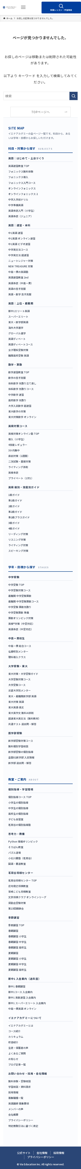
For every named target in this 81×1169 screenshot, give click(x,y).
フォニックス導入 (18, 177)
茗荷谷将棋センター (20, 873)
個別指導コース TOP (20, 797)
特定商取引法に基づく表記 (23, 1126)
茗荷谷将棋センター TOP (22, 880)
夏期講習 (13, 953)
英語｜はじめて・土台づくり (26, 158)
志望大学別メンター (19, 690)
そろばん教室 (15, 847)
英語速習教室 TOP (18, 166)
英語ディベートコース (20, 344)
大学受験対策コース (19, 679)
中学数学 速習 (16, 394)
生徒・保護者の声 (18, 1047)
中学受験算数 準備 (18, 612)
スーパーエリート (18, 316)
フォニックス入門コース (22, 182)
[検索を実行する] (73, 96)
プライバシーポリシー (20, 1120)
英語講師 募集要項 (18, 1103)
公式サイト (24, 1153)
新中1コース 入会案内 (20, 992)
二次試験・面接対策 (19, 461)
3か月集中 (14, 450)
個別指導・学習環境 (20, 789)
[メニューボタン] (23, 7)
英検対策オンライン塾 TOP (23, 433)
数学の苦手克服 (17, 377)
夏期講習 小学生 (17, 958)
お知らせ (13, 1059)
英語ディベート (17, 338)
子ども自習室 (15, 819)
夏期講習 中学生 (17, 964)
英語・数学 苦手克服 (19, 294)
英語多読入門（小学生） (22, 210)
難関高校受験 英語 (18, 355)
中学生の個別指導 (18, 808)
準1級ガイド (15, 500)
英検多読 (13, 472)
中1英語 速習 (15, 233)
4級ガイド (14, 528)
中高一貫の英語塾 (18, 271)
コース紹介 (14, 1031)
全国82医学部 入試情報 (21, 757)
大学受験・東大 (18, 666)
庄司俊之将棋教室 (18, 886)
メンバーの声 (15, 1109)
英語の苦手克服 (17, 288)
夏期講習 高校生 (17, 969)
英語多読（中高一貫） (20, 283)
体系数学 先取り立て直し (22, 383)
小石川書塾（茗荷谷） (20, 858)
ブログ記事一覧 (17, 1064)
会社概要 (13, 1114)
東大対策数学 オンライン (22, 417)
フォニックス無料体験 (20, 171)
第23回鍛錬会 (16, 908)
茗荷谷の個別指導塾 (19, 824)
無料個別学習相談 (18, 746)
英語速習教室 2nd (18, 277)
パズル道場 (14, 852)
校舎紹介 (13, 1042)
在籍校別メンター (18, 651)
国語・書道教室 (17, 863)
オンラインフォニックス (22, 188)
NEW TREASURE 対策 (20, 266)
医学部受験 (15, 733)
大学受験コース (17, 685)
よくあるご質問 (17, 1053)
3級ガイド (14, 523)
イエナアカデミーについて (25, 1018)
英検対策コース (18, 426)
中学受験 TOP (16, 584)
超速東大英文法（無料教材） (24, 718)
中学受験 (14, 577)
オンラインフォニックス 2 (23, 194)
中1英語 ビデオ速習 (19, 244)
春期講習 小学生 (17, 936)
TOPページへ (40, 112)
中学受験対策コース (19, 590)
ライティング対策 (18, 545)
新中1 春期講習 (16, 986)
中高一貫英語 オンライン (22, 1008)
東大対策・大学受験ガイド (23, 673)
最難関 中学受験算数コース (23, 601)
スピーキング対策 (18, 550)
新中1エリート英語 (19, 311)
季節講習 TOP (16, 925)
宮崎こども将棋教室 (19, 891)
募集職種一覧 (15, 1098)
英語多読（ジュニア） (20, 216)
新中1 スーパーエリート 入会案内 (27, 1003)
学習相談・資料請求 (19, 1086)
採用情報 (13, 1092)
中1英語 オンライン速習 (21, 238)
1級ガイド (14, 494)
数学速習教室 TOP (18, 372)
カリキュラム (15, 1036)
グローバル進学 (17, 333)
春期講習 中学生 (17, 942)
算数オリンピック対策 (20, 618)
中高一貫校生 (16, 638)
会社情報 (42, 1153)
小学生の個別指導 (18, 802)
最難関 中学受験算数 (19, 595)
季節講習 (14, 917)
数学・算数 (15, 364)
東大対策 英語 (16, 701)
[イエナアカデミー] (9, 7)
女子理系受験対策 (18, 350)
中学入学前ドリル (18, 199)
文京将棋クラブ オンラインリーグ (27, 897)
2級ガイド (14, 506)
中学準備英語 (15, 205)
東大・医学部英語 (18, 322)
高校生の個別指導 (18, 813)
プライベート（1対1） (21, 478)
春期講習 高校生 (17, 947)
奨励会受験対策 (17, 903)
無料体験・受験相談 (19, 1081)
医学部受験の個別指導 (20, 752)
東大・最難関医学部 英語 (22, 696)
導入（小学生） (17, 439)
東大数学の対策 (17, 411)
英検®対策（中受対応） (21, 623)
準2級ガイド (15, 511)
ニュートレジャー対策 (20, 260)
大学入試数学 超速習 (19, 405)
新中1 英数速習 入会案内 (22, 997)
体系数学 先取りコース (21, 389)
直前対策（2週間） (19, 456)
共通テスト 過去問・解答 (22, 724)
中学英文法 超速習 (18, 255)
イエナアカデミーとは (20, 1025)
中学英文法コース (18, 249)
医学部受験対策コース (20, 740)
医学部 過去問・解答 (19, 763)
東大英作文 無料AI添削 (21, 713)
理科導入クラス (17, 657)
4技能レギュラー (17, 444)
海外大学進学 (15, 327)
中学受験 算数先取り (19, 607)
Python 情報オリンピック (23, 841)
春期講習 (13, 930)
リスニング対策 (17, 539)
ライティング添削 (18, 467)
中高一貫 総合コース (19, 646)
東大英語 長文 (16, 707)
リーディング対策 (18, 534)
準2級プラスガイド (19, 517)
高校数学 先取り (17, 400)
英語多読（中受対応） (20, 629)
